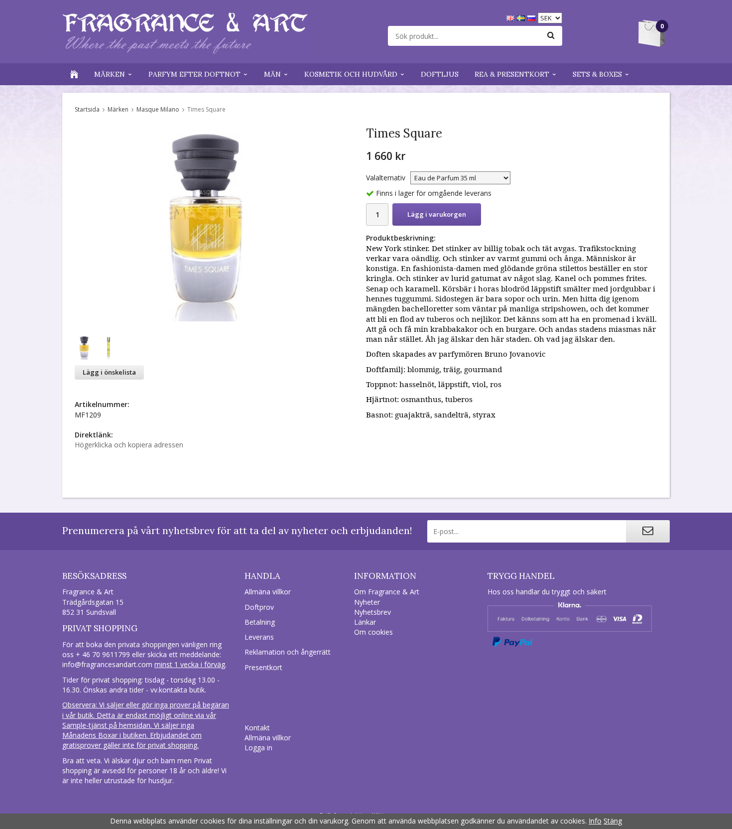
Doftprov (259, 607)
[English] (511, 17)
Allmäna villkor (267, 591)
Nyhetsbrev (372, 612)
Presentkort (263, 667)
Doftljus (440, 74)
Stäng (613, 821)
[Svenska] (522, 17)
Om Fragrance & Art (386, 591)
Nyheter (367, 602)
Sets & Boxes (597, 74)
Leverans (259, 637)
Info (595, 821)
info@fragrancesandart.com (107, 664)
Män (272, 74)
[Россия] (532, 17)
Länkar (365, 622)
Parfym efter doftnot (194, 74)
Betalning (259, 622)
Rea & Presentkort (512, 74)
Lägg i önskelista (109, 372)
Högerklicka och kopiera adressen (129, 444)
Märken (109, 74)
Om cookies (373, 632)
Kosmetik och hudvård (350, 74)
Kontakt (257, 727)
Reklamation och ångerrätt (287, 652)
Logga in (258, 747)
